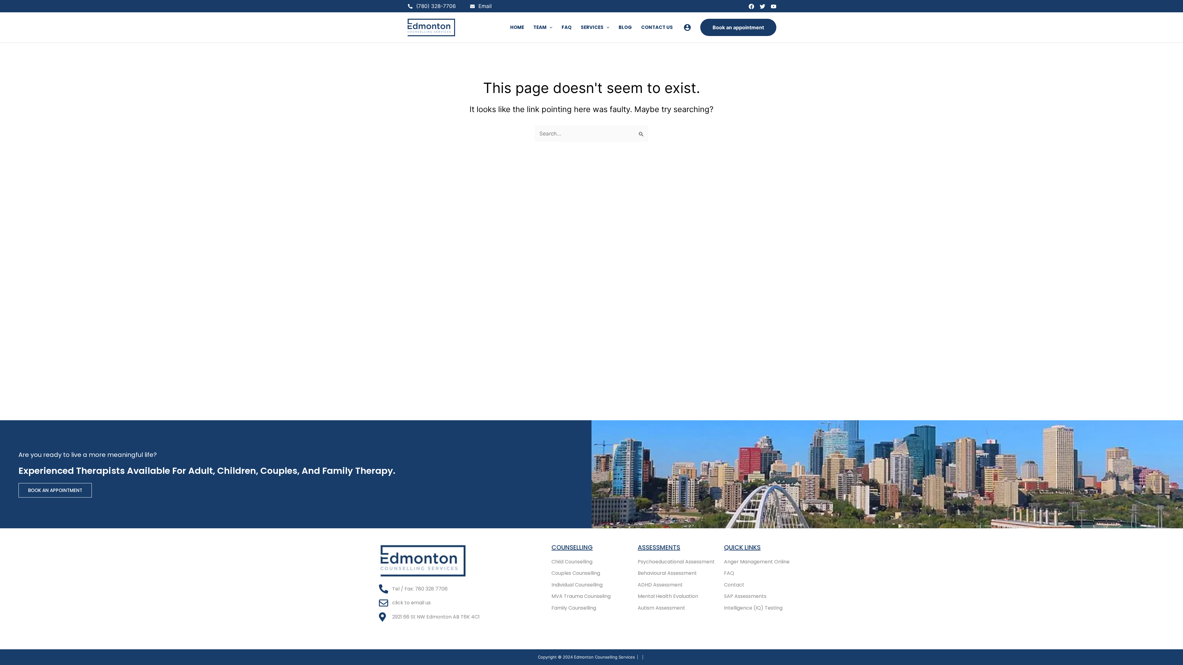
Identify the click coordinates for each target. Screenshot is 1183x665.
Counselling (572, 547)
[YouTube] (773, 6)
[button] (549, 27)
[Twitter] (762, 6)
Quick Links (742, 547)
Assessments (659, 547)
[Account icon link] (687, 27)
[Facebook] (751, 6)
